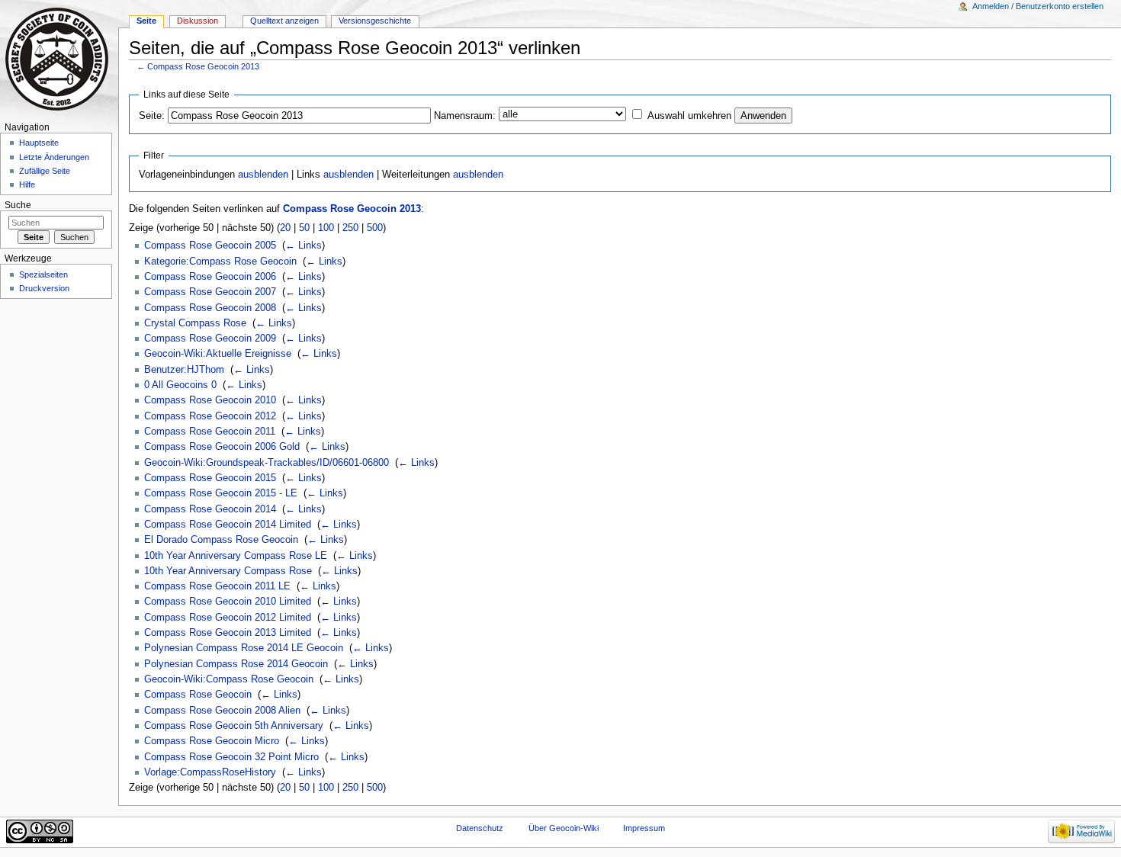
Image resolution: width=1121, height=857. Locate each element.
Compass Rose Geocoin (198, 694)
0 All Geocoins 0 (180, 385)
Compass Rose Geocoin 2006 (210, 276)
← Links (303, 245)
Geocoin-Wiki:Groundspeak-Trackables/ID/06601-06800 (266, 462)
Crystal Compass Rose (195, 323)
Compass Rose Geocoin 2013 (203, 66)
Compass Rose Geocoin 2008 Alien (222, 710)
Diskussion (197, 20)
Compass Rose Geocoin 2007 (210, 292)
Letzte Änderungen (54, 157)
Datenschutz (479, 828)
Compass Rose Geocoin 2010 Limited (227, 601)
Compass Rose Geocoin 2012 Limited (227, 617)
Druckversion (44, 288)
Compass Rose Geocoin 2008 (210, 308)
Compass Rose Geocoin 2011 (209, 431)
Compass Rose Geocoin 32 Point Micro (231, 757)
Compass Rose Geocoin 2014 (210, 509)
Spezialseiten (43, 274)
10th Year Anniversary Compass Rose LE (235, 555)
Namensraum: (465, 116)
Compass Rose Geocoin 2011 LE (217, 586)
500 (375, 228)
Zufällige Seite (44, 170)
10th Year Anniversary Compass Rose (228, 571)
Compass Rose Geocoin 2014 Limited (227, 524)
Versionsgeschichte (375, 20)
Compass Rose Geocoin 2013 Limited (227, 633)
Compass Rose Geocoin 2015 (210, 478)
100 (326, 228)
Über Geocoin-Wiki (563, 828)
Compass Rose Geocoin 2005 (210, 245)
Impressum (644, 828)
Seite (146, 20)
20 (285, 228)
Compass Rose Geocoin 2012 (210, 416)
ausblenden (263, 174)
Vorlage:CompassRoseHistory (210, 772)
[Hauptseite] (59, 59)
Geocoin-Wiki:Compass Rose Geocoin (228, 679)
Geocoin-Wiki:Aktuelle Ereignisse (217, 353)
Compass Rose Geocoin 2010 (210, 400)
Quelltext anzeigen (284, 20)
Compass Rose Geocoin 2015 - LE (220, 493)
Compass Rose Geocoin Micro (211, 741)
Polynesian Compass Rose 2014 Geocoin (236, 664)
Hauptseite (39, 142)
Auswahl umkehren (689, 116)
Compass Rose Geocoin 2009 (210, 338)
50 (304, 228)
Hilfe (27, 184)
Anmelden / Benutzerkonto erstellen (1037, 6)
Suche (18, 205)
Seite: (152, 116)
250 (350, 228)
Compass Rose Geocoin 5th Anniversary (233, 726)
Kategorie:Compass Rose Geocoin (220, 261)
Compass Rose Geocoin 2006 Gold (222, 446)
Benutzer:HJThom (184, 369)
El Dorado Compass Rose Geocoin (221, 539)
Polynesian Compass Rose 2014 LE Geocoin (243, 648)
